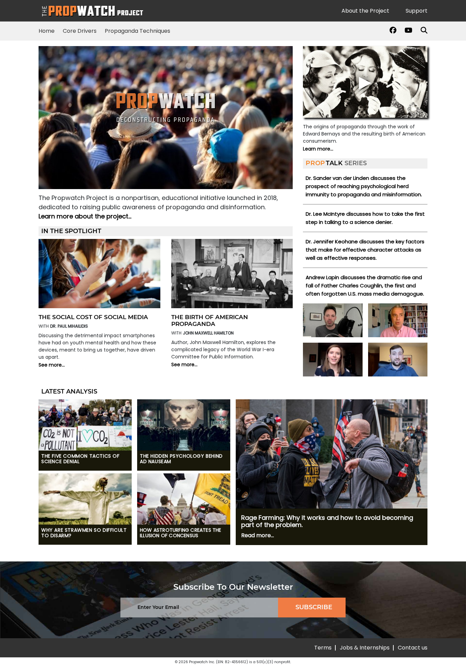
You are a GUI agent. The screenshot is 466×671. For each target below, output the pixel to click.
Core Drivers (80, 31)
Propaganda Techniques (137, 31)
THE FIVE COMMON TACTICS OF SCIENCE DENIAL (80, 459)
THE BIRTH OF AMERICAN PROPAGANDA (209, 320)
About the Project (365, 11)
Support (416, 11)
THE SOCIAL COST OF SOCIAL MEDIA (93, 317)
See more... (52, 364)
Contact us (412, 648)
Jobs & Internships (365, 648)
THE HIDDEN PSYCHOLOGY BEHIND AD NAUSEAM (181, 459)
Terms (323, 648)
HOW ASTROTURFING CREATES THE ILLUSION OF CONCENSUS (180, 533)
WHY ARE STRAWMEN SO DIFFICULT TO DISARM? (84, 533)
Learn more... (318, 148)
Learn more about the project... (85, 216)
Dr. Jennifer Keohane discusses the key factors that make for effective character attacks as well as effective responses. (365, 249)
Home (47, 31)
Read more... (257, 535)
